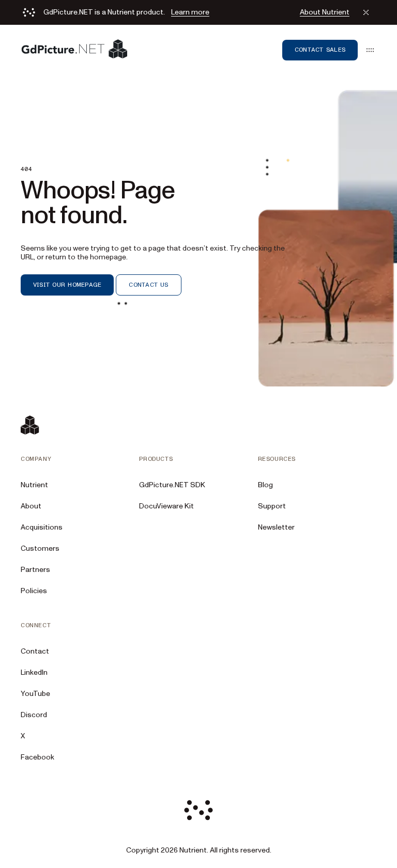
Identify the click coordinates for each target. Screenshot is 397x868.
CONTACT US (148, 285)
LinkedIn (34, 672)
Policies (34, 591)
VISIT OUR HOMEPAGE (67, 285)
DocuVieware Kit (166, 506)
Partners (35, 570)
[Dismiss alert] (366, 12)
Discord (34, 715)
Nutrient (34, 485)
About (31, 506)
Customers (40, 548)
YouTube (35, 694)
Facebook (37, 757)
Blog (265, 485)
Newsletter (276, 527)
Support (272, 506)
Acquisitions (42, 527)
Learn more (190, 12)
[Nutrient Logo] (74, 49)
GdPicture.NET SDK (172, 485)
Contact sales (320, 50)
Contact (35, 651)
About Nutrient (324, 12)
